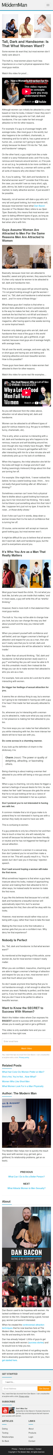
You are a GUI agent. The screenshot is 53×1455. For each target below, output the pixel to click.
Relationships (8, 1436)
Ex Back (5, 1441)
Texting (5, 1432)
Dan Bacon (39, 205)
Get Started (44, 1388)
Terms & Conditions (26, 1449)
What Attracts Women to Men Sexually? (26, 1188)
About (31, 1428)
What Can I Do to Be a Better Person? (26, 1176)
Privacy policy (24, 1057)
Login (31, 1436)
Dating (5, 1428)
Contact (32, 1441)
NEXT (26, 1183)
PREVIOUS (26, 1172)
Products (32, 1432)
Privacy (14, 1449)
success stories (36, 1342)
